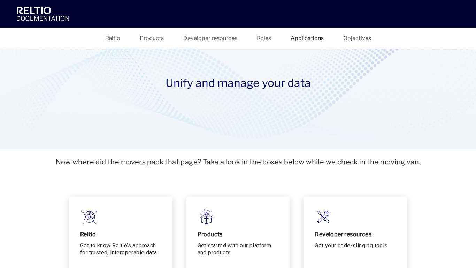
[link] (44, 14)
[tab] (113, 38)
